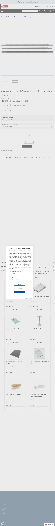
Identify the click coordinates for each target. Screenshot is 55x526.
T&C (20, 294)
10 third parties (24, 263)
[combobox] (49, 524)
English (49, 524)
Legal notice (25, 294)
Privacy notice (14, 294)
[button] (19, 284)
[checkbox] (10, 273)
